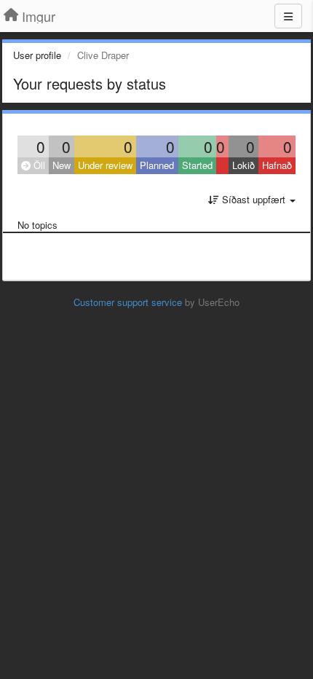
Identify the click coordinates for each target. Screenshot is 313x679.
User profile (37, 55)
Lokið (243, 165)
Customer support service (128, 302)
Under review (105, 165)
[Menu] (288, 16)
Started (197, 165)
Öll (38, 165)
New (61, 165)
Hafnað (277, 165)
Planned (157, 165)
